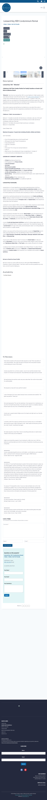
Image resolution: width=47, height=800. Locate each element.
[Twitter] (25, 606)
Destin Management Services (7, 730)
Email (26, 541)
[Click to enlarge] (40, 67)
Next (44, 57)
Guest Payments (5, 738)
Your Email (7, 576)
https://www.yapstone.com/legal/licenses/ (9, 742)
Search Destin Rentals (6, 725)
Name (5, 541)
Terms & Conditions (24, 794)
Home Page (3, 723)
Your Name (7, 570)
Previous (2, 57)
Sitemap (30, 794)
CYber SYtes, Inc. (26, 796)
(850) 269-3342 (7, 562)
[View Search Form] (38, 1)
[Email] (29, 606)
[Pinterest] (27, 606)
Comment (6, 524)
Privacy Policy (17, 794)
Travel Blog (4, 728)
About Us (3, 732)
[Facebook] (22, 606)
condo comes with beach (33, 96)
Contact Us (3, 733)
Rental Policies (4, 726)
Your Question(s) (8, 583)
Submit (6, 595)
